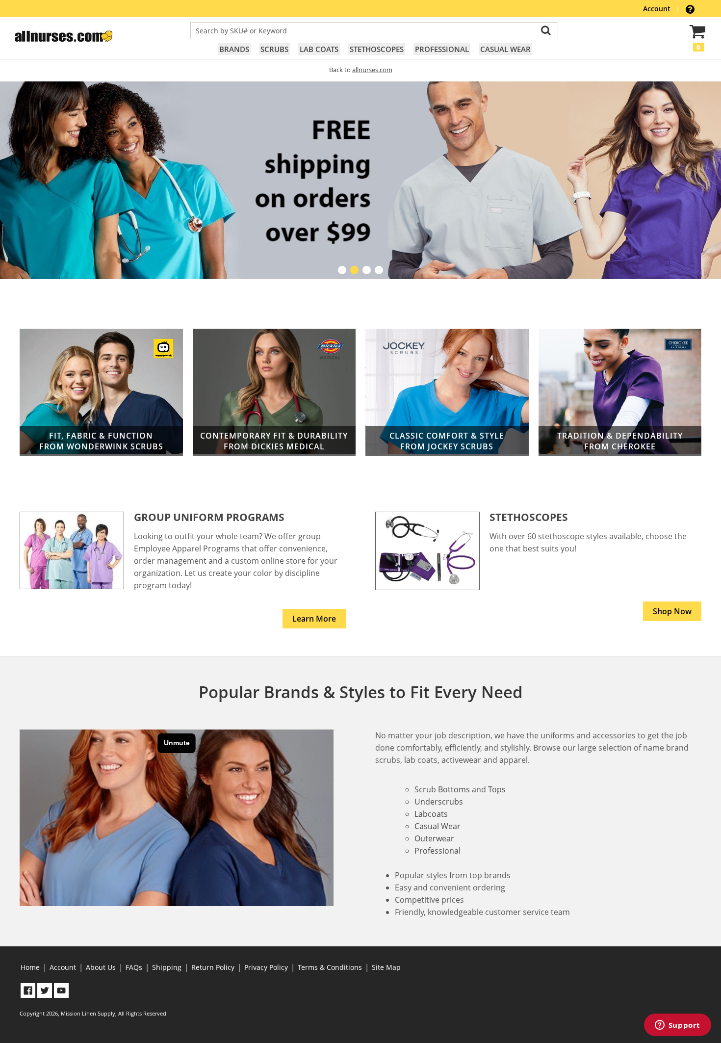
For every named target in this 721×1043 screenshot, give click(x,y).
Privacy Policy (266, 967)
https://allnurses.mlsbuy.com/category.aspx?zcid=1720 (274, 393)
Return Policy (212, 967)
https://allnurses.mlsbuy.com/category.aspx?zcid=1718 (620, 393)
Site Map (386, 967)
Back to (360, 69)
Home (30, 967)
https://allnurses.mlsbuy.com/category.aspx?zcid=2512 (101, 392)
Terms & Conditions (330, 967)
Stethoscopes (377, 49)
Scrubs (274, 49)
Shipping (166, 967)
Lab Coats (319, 49)
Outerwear (434, 838)
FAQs (134, 967)
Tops (497, 789)
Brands (234, 49)
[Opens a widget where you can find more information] (677, 1026)
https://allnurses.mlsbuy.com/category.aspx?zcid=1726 (447, 393)
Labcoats (431, 813)
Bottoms (454, 789)
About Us (101, 967)
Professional (442, 49)
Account (657, 8)
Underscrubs (438, 801)
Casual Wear (505, 49)
